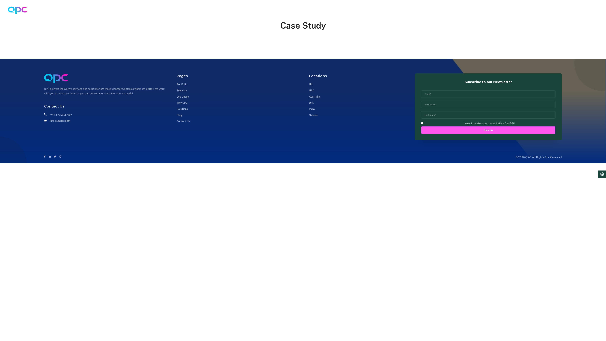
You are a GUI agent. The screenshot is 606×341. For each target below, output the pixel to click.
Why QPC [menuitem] (165, 10)
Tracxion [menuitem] (130, 10)
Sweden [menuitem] (313, 115)
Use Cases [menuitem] (147, 10)
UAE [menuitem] (311, 102)
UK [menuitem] (310, 84)
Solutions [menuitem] (182, 10)
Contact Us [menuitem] (210, 10)
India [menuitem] (312, 109)
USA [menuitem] (311, 90)
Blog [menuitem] (196, 10)
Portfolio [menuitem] (114, 10)
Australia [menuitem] (314, 96)
